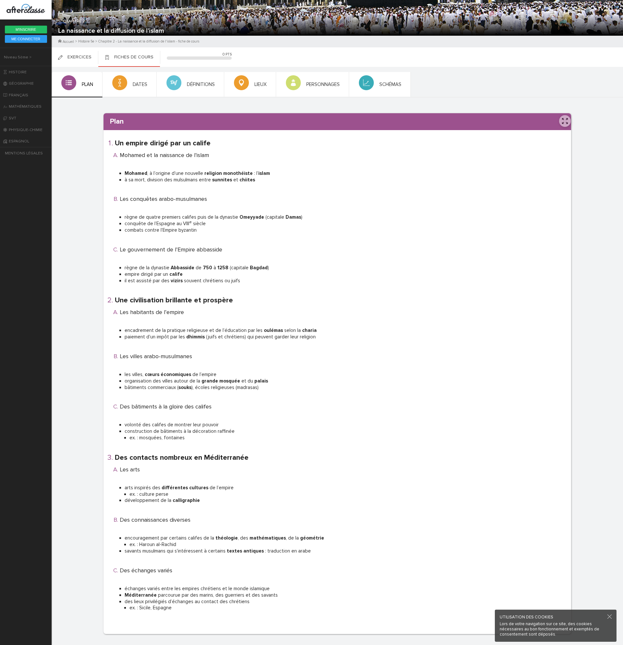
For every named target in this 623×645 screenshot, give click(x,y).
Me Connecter (25, 39)
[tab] (77, 84)
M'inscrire (26, 29)
